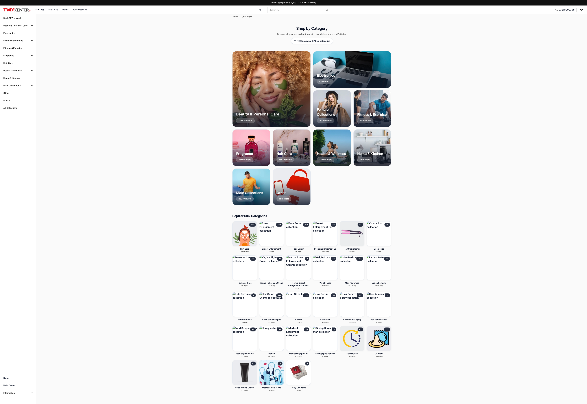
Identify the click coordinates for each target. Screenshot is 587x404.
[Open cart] (581, 10)
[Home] (17, 9)
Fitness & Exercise (12, 48)
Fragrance (8, 55)
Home (235, 16)
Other (6, 93)
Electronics (9, 33)
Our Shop (39, 9)
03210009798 (567, 9)
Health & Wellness (12, 70)
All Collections (10, 108)
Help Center (9, 385)
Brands (65, 9)
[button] (18, 25)
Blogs (6, 378)
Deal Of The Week (12, 18)
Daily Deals (53, 9)
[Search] (327, 10)
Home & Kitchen (11, 78)
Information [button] (9, 393)
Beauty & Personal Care (15, 25)
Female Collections (13, 40)
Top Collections (79, 9)
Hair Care (8, 63)
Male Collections (12, 85)
